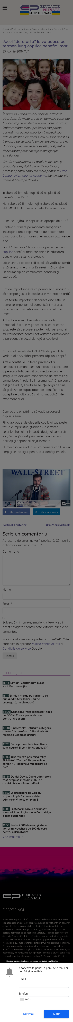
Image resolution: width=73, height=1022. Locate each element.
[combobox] (25, 999)
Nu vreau (28, 1013)
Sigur (56, 1013)
